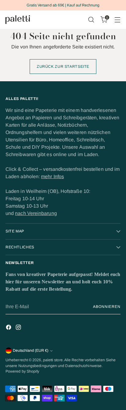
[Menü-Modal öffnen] (117, 19)
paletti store (53, 360)
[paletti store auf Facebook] (9, 328)
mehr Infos (52, 176)
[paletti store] (18, 19)
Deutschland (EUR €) (30, 350)
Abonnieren (106, 307)
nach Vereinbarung (36, 213)
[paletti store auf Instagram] (19, 328)
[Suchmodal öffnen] (91, 19)
